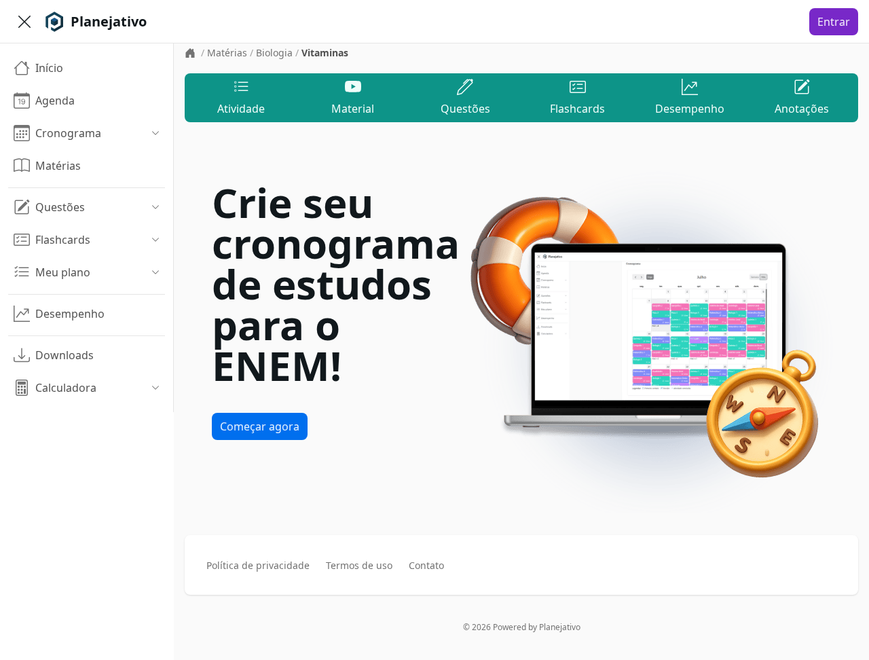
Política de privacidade (258, 565)
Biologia (274, 52)
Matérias (227, 52)
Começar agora (259, 426)
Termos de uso (359, 565)
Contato (426, 565)
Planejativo (559, 627)
